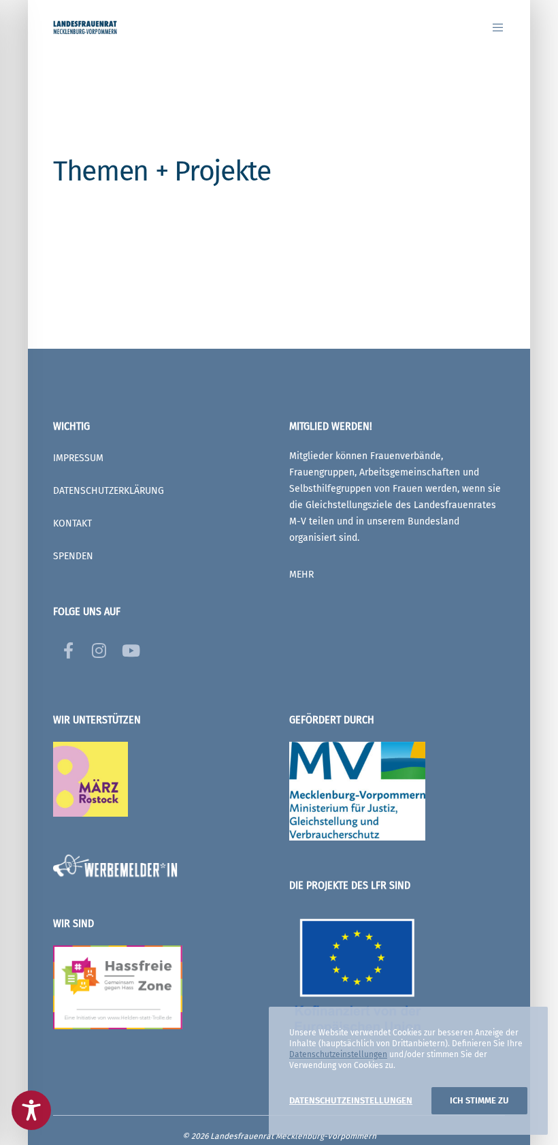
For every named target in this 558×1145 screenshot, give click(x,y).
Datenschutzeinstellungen (338, 1054)
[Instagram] (98, 648)
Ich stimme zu (479, 1100)
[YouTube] (128, 648)
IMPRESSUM (78, 458)
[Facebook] (68, 648)
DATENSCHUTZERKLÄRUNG (108, 491)
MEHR (301, 574)
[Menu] (492, 27)
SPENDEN (73, 556)
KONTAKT (72, 523)
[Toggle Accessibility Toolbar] (31, 1110)
